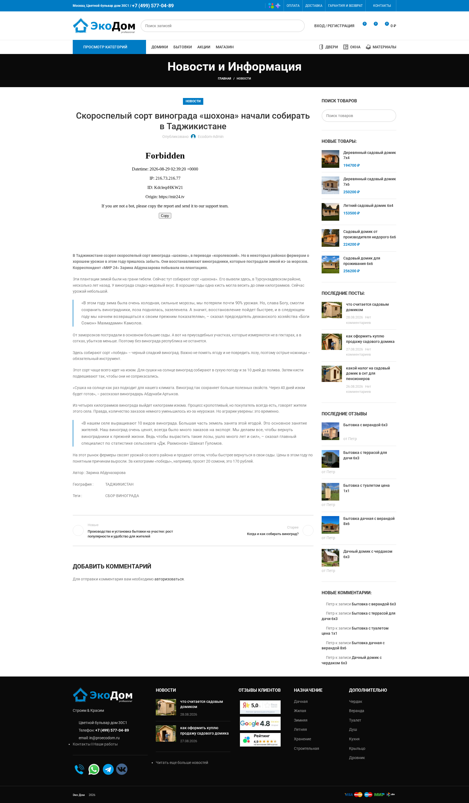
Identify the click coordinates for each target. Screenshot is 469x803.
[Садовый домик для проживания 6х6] (330, 265)
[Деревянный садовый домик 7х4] (330, 159)
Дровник (357, 757)
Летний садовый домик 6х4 (368, 205)
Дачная (301, 701)
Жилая (300, 711)
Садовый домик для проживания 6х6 (361, 261)
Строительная (306, 748)
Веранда (356, 711)
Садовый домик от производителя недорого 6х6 (369, 234)
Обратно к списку (193, 530)
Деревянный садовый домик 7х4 (369, 155)
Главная (224, 78)
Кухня (354, 739)
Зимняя (301, 720)
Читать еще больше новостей (182, 762)
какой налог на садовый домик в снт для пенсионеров (368, 373)
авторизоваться (169, 579)
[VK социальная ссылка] (251, 5)
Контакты (82, 744)
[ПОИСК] (298, 26)
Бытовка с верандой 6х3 (374, 604)
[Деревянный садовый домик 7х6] (330, 185)
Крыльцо (357, 748)
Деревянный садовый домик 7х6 (369, 181)
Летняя (300, 729)
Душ (353, 729)
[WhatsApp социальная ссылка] (243, 5)
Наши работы (105, 744)
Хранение (302, 739)
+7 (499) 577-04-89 (112, 730)
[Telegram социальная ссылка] (258, 5)
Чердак (355, 701)
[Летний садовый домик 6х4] (330, 212)
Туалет (355, 720)
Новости (244, 78)
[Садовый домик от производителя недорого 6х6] (330, 238)
